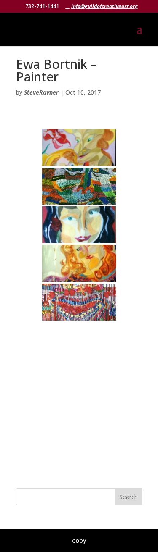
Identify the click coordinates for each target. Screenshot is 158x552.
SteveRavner (41, 92)
